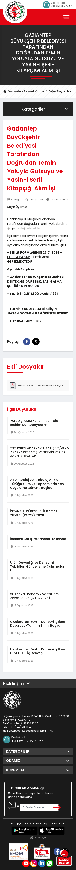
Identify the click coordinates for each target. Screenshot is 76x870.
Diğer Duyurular (60, 91)
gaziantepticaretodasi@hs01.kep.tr (24, 730)
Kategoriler (33, 109)
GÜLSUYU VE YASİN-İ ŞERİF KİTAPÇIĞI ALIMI (36, 387)
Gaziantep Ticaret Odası (25, 91)
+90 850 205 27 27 (61, 6)
